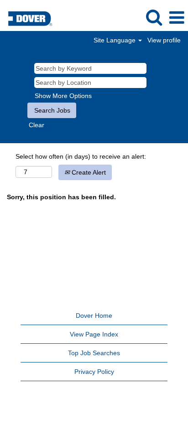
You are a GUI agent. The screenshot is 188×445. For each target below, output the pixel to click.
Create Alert (88, 172)
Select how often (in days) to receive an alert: (81, 156)
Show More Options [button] (63, 95)
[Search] (153, 17)
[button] (176, 18)
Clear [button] (36, 125)
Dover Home (94, 315)
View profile (164, 40)
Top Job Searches (94, 353)
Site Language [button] (115, 40)
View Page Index (94, 334)
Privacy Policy (94, 371)
